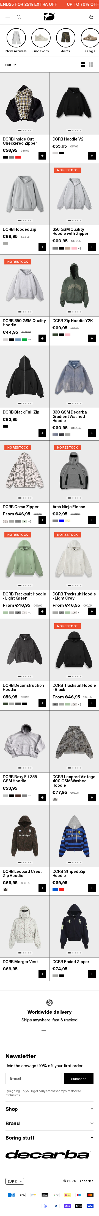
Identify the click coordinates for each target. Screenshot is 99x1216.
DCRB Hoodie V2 (68, 139)
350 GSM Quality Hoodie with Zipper (71, 231)
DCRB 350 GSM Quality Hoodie (24, 323)
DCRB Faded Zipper (71, 962)
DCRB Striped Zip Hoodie (69, 874)
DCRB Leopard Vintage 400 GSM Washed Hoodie (74, 781)
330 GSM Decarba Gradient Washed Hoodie (70, 417)
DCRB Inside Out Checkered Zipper (20, 141)
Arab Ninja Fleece (69, 507)
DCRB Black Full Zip (21, 412)
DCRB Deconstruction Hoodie (23, 688)
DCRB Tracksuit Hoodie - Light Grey (74, 596)
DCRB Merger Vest (20, 962)
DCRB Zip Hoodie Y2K (73, 321)
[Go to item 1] (44, 1030)
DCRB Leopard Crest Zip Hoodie (22, 874)
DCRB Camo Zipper (21, 507)
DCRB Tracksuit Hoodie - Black (74, 688)
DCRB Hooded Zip (19, 229)
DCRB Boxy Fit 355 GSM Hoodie (20, 779)
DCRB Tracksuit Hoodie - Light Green (24, 596)
